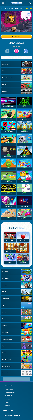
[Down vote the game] (16, 51)
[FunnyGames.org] (2, 8)
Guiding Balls (19, 8)
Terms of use (9, 395)
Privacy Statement (10, 389)
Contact (7, 402)
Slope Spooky (29, 8)
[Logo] (16, 3)
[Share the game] (7, 51)
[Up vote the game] (26, 51)
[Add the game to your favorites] (29, 14)
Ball (11, 8)
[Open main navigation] (3, 3)
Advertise (7, 405)
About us (7, 399)
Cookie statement (10, 392)
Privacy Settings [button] (9, 386)
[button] (30, 3)
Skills (6, 8)
